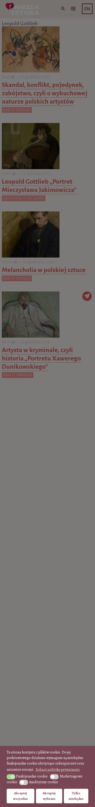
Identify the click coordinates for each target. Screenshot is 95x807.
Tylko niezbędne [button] (76, 796)
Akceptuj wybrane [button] (49, 796)
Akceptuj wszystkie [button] (20, 796)
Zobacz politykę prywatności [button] (58, 769)
